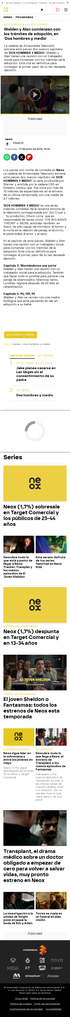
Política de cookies (21, 1003)
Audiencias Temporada (20, 626)
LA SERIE (22, 390)
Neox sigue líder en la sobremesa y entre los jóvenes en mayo (18, 758)
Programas (24, 17)
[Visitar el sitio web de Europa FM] (57, 968)
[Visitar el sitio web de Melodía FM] (17, 976)
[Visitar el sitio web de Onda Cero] (42, 968)
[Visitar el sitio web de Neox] (42, 960)
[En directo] (42, 10)
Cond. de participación (47, 1003)
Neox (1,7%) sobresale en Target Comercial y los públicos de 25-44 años (31, 515)
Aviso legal (21, 998)
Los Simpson (30, 3)
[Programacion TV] (50, 10)
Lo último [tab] (45, 355)
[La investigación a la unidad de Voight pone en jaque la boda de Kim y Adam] (18, 901)
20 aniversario (14, 3)
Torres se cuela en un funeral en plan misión (49, 917)
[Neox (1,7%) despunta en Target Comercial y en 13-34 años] (35, 605)
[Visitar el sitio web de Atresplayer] (35, 976)
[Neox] (17, 9)
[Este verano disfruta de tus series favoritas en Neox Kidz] (51, 545)
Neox (6, 344)
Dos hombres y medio (34, 395)
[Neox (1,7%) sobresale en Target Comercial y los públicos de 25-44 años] (35, 484)
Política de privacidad (42, 998)
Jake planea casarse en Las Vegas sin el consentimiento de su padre (36, 374)
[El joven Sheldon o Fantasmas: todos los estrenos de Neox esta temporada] (35, 673)
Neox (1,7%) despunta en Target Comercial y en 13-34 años (31, 637)
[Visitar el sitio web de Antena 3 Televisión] (13, 960)
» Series (15, 344)
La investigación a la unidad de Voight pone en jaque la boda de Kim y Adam (18, 918)
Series (7, 17)
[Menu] (66, 10)
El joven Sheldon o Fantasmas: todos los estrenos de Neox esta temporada (31, 708)
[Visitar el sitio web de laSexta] (28, 960)
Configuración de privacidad (26, 1009)
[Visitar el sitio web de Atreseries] (28, 968)
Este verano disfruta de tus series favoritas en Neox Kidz (50, 562)
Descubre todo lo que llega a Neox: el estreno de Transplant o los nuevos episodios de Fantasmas (51, 761)
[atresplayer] (58, 10)
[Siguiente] (67, 3)
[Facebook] (7, 144)
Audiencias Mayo (16, 749)
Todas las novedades (19, 694)
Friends (43, 3)
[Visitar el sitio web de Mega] (13, 968)
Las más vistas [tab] (22, 355)
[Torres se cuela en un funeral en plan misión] (51, 901)
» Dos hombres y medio (35, 344)
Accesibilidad (53, 1009)
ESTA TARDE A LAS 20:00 (34, 363)
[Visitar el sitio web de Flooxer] (53, 976)
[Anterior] (2, 3)
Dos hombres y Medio (20, 334)
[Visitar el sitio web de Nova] (57, 960)
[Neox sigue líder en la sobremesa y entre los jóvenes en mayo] (18, 737)
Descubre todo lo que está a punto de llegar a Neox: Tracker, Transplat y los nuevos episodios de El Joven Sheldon (17, 567)
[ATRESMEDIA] (35, 950)
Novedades (44, 749)
